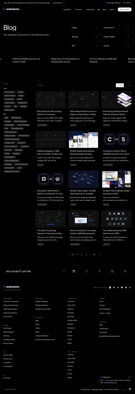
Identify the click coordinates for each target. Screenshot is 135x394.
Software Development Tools (44, 339)
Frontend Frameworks (12, 139)
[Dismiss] (129, 377)
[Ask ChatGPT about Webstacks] (110, 287)
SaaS (37, 320)
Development (9, 99)
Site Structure (8, 359)
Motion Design (8, 343)
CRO (6, 128)
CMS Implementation (10, 309)
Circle (69, 370)
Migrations (18, 150)
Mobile (7, 153)
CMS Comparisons (20, 121)
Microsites (8, 150)
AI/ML (37, 324)
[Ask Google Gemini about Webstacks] (114, 287)
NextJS (70, 335)
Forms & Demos (24, 135)
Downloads (103, 332)
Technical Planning (21, 164)
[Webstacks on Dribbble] (125, 271)
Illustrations (21, 143)
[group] (123, 85)
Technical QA (7, 316)
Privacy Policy (85, 389)
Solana (70, 377)
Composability (9, 125)
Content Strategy (23, 125)
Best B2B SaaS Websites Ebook (110, 336)
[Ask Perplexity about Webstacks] (118, 287)
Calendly (70, 355)
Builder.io (71, 309)
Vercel (70, 339)
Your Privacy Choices (111, 389)
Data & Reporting (17, 128)
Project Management (12, 160)
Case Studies (90, 9)
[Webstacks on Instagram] (112, 271)
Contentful (71, 301)
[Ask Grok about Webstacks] (130, 287)
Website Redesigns (41, 301)
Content (20, 92)
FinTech (37, 328)
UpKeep (70, 366)
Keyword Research (11, 146)
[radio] (120, 85)
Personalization (10, 157)
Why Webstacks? (105, 309)
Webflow (70, 324)
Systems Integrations (10, 313)
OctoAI (70, 374)
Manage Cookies (97, 389)
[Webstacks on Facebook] (99, 271)
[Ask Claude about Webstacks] (126, 287)
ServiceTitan (72, 358)
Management (22, 103)
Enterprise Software (42, 336)
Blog (98, 9)
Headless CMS (9, 143)
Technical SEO (9, 168)
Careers (111, 9)
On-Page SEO (7, 366)
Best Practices (9, 92)
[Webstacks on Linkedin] (74, 271)
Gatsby (70, 332)
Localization (25, 146)
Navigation (16, 153)
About (105, 9)
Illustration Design (9, 339)
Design (21, 95)
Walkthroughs (9, 110)
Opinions (8, 106)
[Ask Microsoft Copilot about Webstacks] (122, 287)
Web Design (7, 328)
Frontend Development (11, 301)
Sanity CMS (71, 305)
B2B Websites (16, 118)
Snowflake (71, 362)
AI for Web (6, 378)
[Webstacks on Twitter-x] (86, 271)
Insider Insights (9, 103)
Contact (102, 305)
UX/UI (20, 168)
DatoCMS (71, 316)
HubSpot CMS (72, 320)
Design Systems (10, 135)
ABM (6, 118)
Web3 (37, 332)
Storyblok (71, 313)
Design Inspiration (10, 132)
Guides (19, 99)
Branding (8, 121)
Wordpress (71, 328)
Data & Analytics (10, 95)
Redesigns (8, 164)
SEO (15, 106)
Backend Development (10, 305)
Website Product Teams (43, 309)
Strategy (23, 106)
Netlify (70, 343)
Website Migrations (41, 305)
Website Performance (12, 171)
